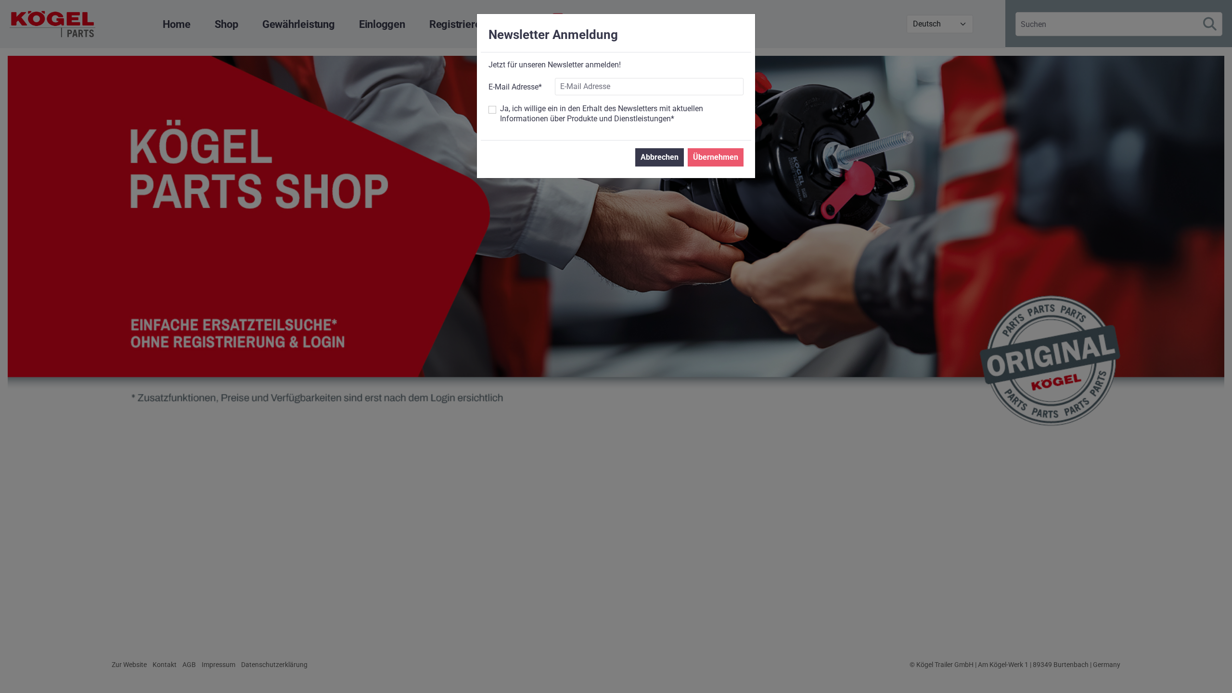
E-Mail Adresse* (515, 86)
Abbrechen (660, 157)
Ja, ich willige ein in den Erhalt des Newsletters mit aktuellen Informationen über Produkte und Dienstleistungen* (601, 113)
